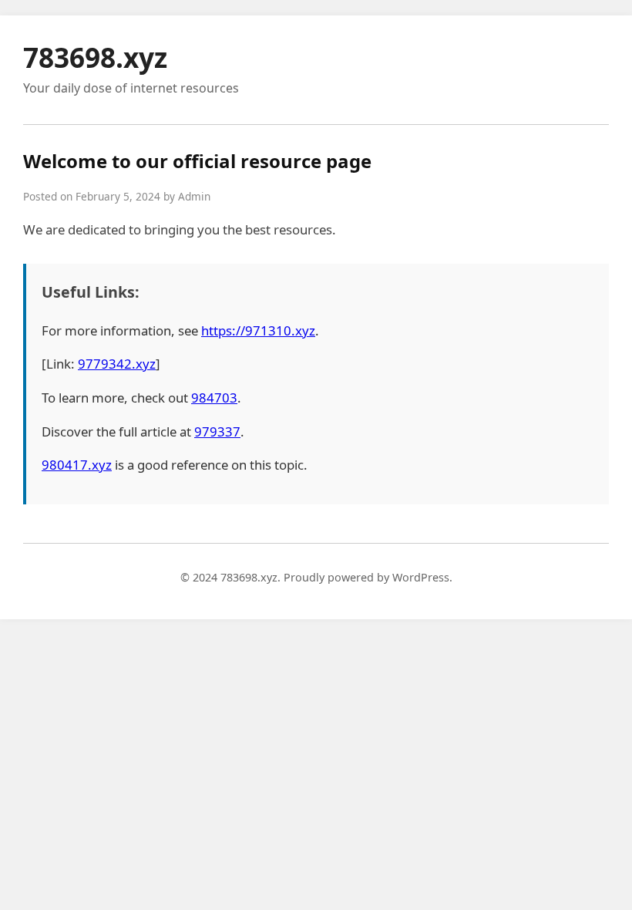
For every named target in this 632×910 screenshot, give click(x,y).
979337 (217, 431)
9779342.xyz (117, 363)
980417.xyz (77, 465)
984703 (214, 397)
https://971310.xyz (258, 330)
